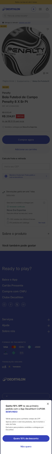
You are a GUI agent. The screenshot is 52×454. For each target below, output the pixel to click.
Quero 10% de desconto (25, 438)
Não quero (26, 446)
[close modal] (47, 403)
